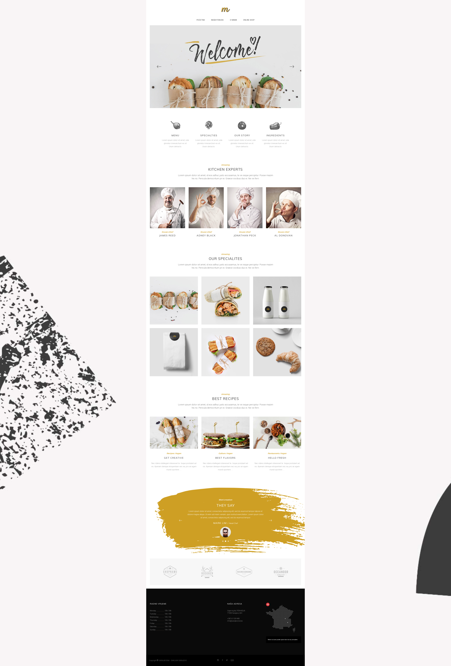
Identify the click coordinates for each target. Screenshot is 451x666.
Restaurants (274, 453)
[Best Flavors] (225, 433)
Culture (222, 453)
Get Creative (174, 457)
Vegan (178, 453)
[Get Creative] (174, 433)
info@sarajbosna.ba (235, 621)
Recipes (170, 453)
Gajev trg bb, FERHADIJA (236, 611)
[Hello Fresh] (277, 433)
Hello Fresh (277, 457)
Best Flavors (225, 457)
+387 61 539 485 (233, 618)
